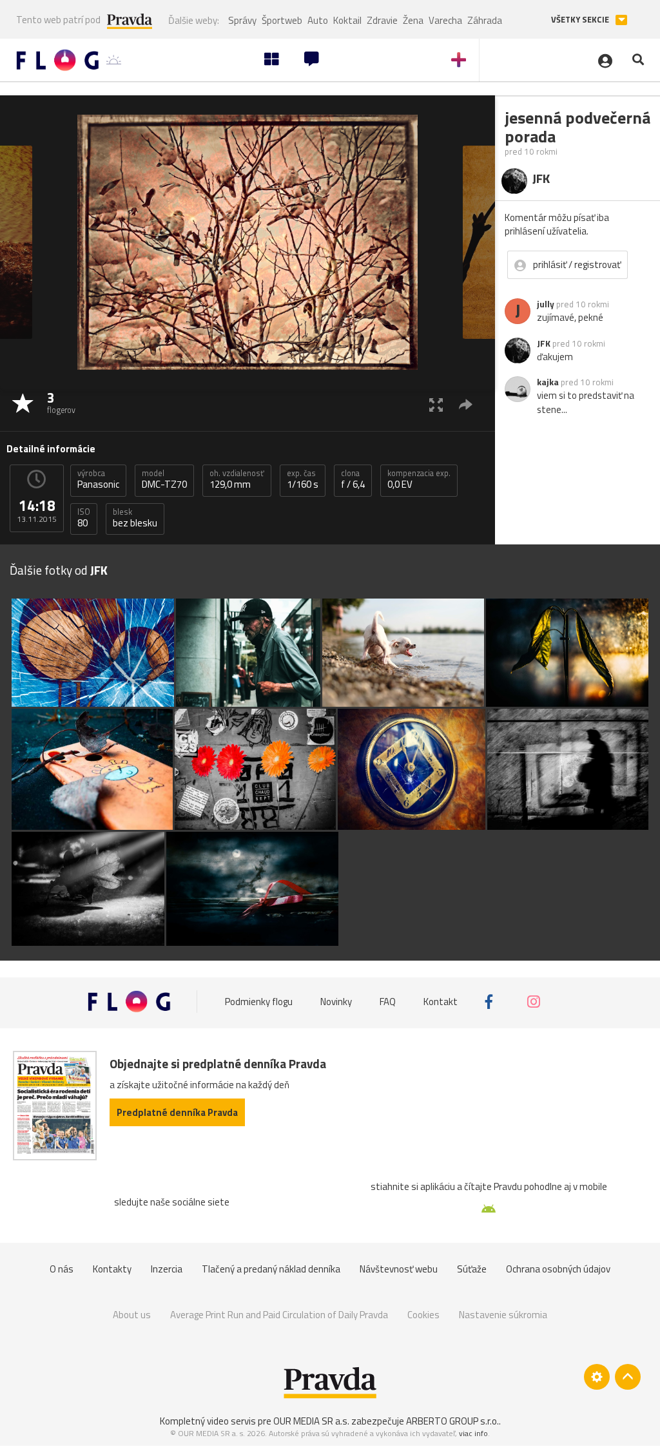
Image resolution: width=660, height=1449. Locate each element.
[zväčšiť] (436, 404)
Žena (413, 20)
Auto (317, 20)
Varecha (445, 20)
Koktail (347, 20)
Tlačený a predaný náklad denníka (271, 1269)
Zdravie (382, 20)
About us (132, 1314)
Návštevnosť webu (399, 1269)
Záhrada (484, 20)
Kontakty (112, 1269)
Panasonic (98, 479)
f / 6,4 (353, 479)
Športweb (282, 20)
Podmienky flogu (259, 1001)
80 (83, 518)
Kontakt (440, 1001)
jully (545, 304)
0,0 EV (419, 479)
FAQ (388, 1001)
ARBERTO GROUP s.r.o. (452, 1421)
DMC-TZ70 (164, 479)
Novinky (336, 1001)
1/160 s (302, 479)
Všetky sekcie (581, 20)
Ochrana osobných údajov (558, 1269)
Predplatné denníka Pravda (177, 1112)
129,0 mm (236, 479)
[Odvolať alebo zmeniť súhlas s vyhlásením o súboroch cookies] (597, 1377)
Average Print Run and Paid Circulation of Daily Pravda (279, 1314)
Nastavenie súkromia (503, 1314)
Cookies (423, 1314)
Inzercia (166, 1269)
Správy (242, 20)
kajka (548, 382)
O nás (61, 1269)
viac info (473, 1433)
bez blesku (135, 518)
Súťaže (472, 1269)
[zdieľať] (465, 404)
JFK (543, 343)
